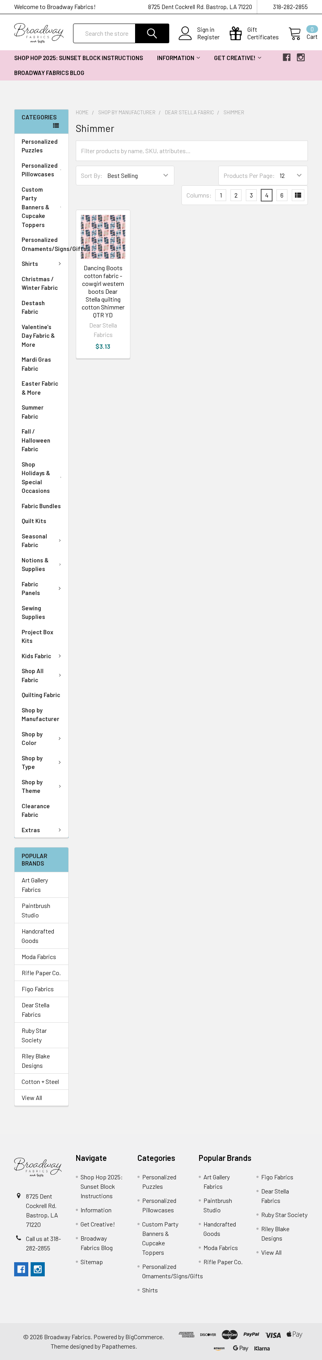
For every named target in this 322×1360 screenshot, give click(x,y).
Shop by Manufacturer (40, 715)
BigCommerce (144, 1336)
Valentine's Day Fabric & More (38, 335)
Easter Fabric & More (40, 388)
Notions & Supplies (35, 564)
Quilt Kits (34, 520)
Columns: (199, 195)
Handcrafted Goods (38, 935)
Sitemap (91, 1261)
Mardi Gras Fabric (36, 364)
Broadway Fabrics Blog (49, 72)
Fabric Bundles (41, 505)
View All (32, 1097)
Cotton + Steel (40, 1081)
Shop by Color (32, 738)
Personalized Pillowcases (40, 170)
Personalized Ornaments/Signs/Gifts (45, 244)
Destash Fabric (33, 307)
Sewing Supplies (33, 612)
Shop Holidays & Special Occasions (36, 477)
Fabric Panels (31, 588)
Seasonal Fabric (34, 541)
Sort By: (91, 175)
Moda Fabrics (39, 956)
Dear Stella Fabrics (35, 1009)
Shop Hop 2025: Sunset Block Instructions (78, 57)
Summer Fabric (33, 412)
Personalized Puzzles (40, 146)
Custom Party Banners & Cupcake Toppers (35, 207)
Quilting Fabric (41, 694)
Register (208, 36)
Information (175, 57)
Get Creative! (235, 57)
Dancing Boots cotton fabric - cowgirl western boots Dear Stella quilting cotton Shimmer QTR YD (103, 291)
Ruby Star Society (34, 1035)
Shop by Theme (32, 786)
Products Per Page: (249, 175)
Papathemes (118, 1346)
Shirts (30, 263)
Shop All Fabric (33, 675)
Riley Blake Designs (36, 1060)
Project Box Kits (37, 636)
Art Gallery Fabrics (35, 884)
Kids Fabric (36, 655)
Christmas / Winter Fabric (40, 283)
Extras (31, 829)
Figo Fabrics (38, 988)
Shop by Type (32, 762)
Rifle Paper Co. (41, 972)
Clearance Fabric (36, 810)
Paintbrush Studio (36, 910)
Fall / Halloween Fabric (36, 440)
